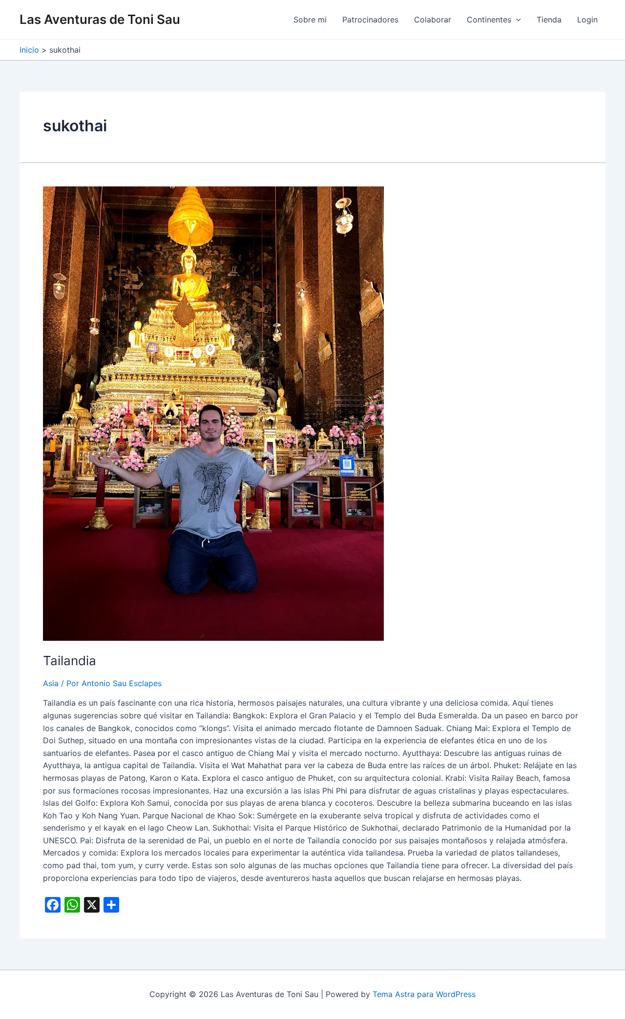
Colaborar (432, 19)
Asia (51, 683)
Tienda (549, 19)
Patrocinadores (370, 19)
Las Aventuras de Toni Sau (100, 19)
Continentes (489, 19)
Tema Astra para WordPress (424, 994)
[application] (516, 19)
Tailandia (69, 660)
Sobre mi (310, 19)
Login (587, 19)
